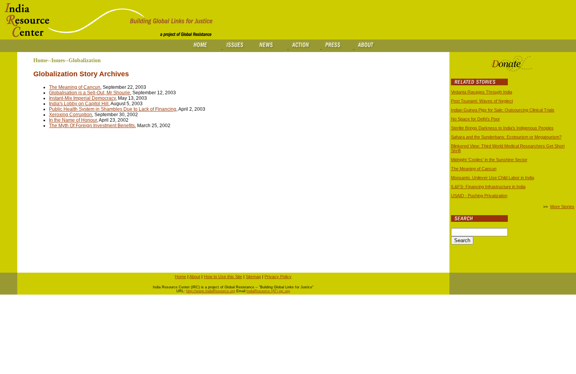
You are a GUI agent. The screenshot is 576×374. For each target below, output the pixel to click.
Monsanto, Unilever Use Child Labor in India (492, 177)
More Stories (562, 206)
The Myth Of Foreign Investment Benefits (92, 125)
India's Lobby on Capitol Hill (79, 103)
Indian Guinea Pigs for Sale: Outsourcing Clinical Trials (502, 110)
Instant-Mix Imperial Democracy (82, 98)
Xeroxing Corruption (70, 114)
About (194, 276)
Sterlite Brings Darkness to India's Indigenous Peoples (502, 128)
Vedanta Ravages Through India (481, 92)
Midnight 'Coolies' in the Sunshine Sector (489, 159)
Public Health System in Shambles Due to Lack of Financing (112, 109)
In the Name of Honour (73, 120)
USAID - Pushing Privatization (479, 195)
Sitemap (253, 276)
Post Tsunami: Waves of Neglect (482, 101)
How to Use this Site (223, 276)
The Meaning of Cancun (74, 87)
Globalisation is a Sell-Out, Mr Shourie (89, 92)
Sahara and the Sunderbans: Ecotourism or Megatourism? (506, 137)
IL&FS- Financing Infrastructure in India (488, 186)
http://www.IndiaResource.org (210, 291)
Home (180, 276)
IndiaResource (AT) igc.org (268, 291)
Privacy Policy (278, 276)
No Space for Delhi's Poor (475, 119)
